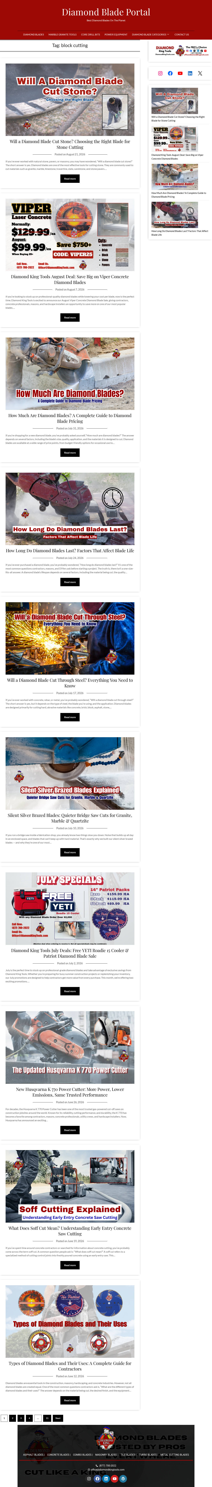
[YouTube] (180, 73)
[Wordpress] (123, 1479)
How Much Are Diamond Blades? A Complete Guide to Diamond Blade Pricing (69, 418)
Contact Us (182, 34)
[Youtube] (114, 1479)
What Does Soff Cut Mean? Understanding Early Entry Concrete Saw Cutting (70, 1230)
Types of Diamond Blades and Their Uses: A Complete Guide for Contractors (70, 1366)
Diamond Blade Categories (149, 34)
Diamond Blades (33, 34)
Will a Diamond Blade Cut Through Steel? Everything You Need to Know (70, 682)
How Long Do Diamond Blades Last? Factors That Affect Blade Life (70, 550)
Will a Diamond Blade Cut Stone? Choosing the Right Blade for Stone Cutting (70, 144)
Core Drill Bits (90, 34)
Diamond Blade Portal (106, 12)
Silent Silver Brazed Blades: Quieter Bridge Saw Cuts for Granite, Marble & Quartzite (70, 818)
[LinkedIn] (190, 73)
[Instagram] (160, 73)
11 (47, 1418)
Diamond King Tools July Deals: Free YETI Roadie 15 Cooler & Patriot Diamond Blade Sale (70, 953)
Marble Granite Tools (63, 34)
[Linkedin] (106, 1479)
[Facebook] (170, 73)
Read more (70, 178)
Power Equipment (116, 34)
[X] (200, 73)
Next (58, 1418)
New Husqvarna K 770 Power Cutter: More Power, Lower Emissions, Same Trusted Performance (70, 1092)
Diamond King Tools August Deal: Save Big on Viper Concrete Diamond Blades (70, 279)
